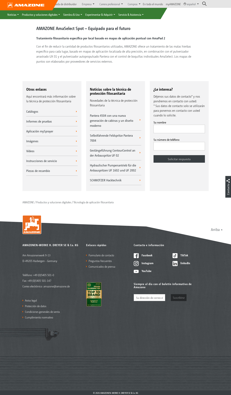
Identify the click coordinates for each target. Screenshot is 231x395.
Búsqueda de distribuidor (63, 4)
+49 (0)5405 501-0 (43, 274)
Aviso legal (31, 300)
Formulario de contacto (101, 255)
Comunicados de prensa (102, 266)
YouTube (146, 270)
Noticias (11, 14)
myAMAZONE (173, 4)
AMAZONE (28, 202)
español (191, 4)
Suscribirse (179, 297)
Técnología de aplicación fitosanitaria (93, 202)
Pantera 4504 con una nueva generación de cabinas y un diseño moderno (111, 120)
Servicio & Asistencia (129, 14)
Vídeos (30, 150)
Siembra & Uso (71, 14)
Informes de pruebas (39, 121)
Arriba (215, 229)
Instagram (147, 263)
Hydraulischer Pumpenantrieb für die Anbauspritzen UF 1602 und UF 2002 (113, 168)
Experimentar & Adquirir (99, 14)
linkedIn (185, 263)
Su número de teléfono (166, 139)
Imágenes (32, 141)
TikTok (184, 255)
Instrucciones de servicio (41, 160)
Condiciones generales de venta (42, 311)
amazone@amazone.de (56, 286)
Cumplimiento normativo (39, 317)
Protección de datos (35, 305)
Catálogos (32, 111)
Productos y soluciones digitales (40, 14)
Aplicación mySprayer (39, 131)
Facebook (146, 255)
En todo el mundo (153, 4)
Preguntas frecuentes (100, 260)
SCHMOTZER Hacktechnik (105, 180)
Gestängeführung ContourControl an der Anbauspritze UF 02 (112, 153)
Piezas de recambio (38, 170)
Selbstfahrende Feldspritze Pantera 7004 (111, 138)
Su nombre (160, 122)
